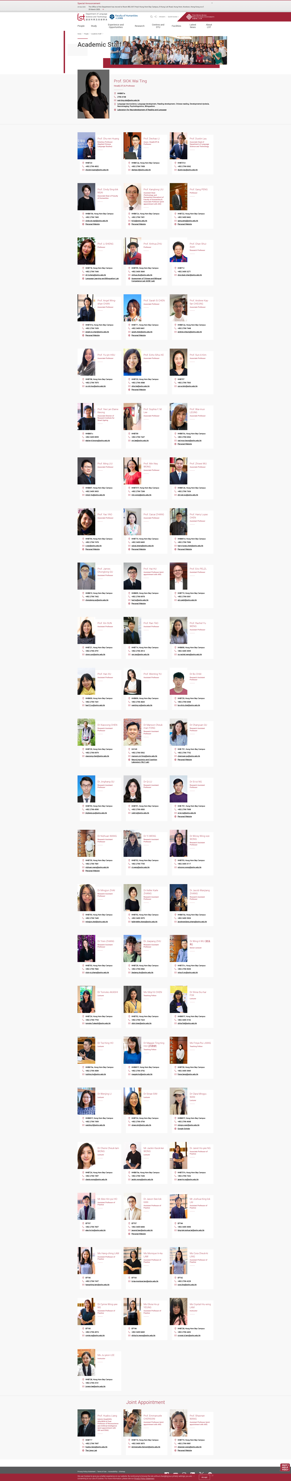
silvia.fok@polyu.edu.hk (187, 1023)
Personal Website (92, 224)
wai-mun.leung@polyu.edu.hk (189, 440)
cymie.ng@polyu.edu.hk (95, 1335)
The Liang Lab (91, 1450)
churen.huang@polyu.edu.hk (96, 170)
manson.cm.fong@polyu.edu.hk (144, 756)
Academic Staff (96, 34)
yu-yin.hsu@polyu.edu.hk (95, 386)
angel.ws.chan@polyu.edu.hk (97, 332)
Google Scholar (184, 1128)
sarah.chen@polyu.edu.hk (142, 332)
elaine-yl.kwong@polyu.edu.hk (97, 440)
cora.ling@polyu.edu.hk (187, 1284)
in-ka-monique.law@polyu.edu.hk (145, 1281)
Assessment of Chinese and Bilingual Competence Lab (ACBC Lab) (146, 279)
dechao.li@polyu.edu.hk (141, 170)
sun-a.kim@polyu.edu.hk (187, 386)
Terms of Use (101, 1471)
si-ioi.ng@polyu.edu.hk (187, 813)
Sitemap (122, 1471)
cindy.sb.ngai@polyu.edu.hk (96, 220)
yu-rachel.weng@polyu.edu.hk (190, 654)
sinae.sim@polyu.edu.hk (141, 1125)
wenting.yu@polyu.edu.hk (142, 705)
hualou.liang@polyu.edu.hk (96, 1447)
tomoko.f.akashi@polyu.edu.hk (97, 1023)
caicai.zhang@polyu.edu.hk (143, 545)
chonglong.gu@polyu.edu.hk (96, 600)
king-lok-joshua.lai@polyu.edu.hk (191, 1230)
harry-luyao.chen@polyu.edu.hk (190, 545)
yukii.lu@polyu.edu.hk (140, 813)
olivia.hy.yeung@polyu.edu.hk (143, 1335)
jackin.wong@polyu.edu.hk (142, 1179)
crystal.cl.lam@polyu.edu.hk (189, 1335)
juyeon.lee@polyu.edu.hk (95, 1386)
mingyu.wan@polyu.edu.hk (188, 1125)
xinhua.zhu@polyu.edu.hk (142, 275)
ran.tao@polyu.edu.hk (140, 654)
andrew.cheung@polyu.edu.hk (190, 332)
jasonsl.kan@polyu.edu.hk (142, 1230)
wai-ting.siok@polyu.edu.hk (128, 100)
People (81, 26)
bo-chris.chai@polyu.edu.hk (189, 705)
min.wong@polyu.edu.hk (141, 495)
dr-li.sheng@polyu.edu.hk (95, 275)
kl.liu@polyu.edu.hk (139, 220)
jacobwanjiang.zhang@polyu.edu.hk (192, 921)
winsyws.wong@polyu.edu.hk (189, 867)
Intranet (162, 17)
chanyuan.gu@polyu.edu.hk (189, 756)
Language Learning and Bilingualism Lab (102, 278)
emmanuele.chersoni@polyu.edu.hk (146, 1447)
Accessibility (112, 1471)
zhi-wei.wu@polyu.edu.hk (188, 495)
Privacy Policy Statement (86, 1471)
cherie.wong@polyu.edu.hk (96, 1179)
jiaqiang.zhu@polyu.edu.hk (142, 972)
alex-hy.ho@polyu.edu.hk (95, 1230)
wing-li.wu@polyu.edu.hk (188, 972)
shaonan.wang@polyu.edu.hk (189, 1447)
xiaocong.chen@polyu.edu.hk (97, 756)
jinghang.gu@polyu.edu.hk (96, 813)
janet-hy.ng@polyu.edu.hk (188, 1179)
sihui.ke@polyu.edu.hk (140, 386)
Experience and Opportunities (116, 25)
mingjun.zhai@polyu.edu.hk (96, 921)
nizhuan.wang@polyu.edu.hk (97, 867)
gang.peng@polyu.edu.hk (188, 220)
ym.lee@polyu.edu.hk (140, 440)
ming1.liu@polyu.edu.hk (95, 495)
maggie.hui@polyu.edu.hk (142, 1074)
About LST (209, 25)
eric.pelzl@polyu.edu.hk (187, 600)
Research (139, 26)
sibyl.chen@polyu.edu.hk (141, 1023)
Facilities (176, 26)
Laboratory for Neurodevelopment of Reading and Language (141, 109)
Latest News (193, 25)
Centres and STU (158, 25)
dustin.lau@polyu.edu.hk (188, 170)
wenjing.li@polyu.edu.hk (95, 1125)
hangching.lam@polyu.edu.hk (97, 1284)
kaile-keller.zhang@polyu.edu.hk (144, 921)
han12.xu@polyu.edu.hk (95, 705)
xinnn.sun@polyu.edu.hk (95, 654)
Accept (204, 1477)
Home (80, 34)
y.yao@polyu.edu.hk (93, 545)
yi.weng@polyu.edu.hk (140, 867)
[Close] (212, 3)
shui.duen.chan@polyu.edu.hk (190, 275)
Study (94, 26)
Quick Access (172, 17)
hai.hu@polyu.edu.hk (140, 600)
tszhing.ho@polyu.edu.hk (95, 1074)
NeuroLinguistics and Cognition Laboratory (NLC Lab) (144, 760)
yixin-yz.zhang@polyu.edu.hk (97, 972)
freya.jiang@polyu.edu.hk (188, 1074)
